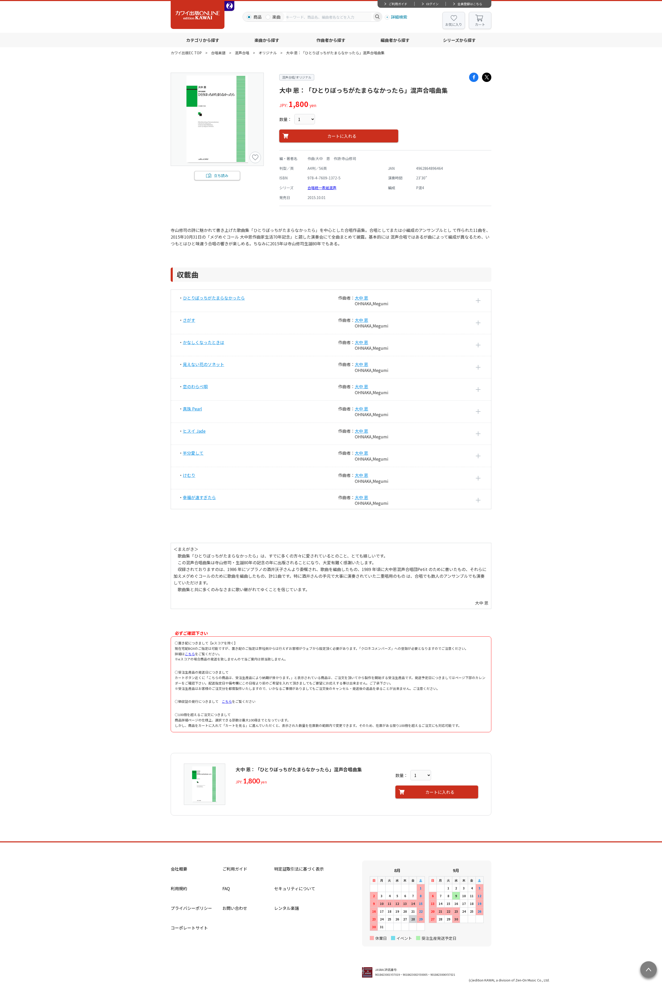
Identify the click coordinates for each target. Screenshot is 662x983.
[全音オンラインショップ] (229, 6)
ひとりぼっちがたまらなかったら (214, 298)
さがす (189, 320)
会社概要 (179, 869)
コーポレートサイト (189, 928)
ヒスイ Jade (194, 431)
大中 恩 (361, 298)
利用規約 (179, 888)
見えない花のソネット (203, 364)
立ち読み (221, 175)
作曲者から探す (331, 40)
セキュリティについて (294, 888)
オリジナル (268, 52)
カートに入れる (341, 136)
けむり (189, 475)
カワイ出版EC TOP (186, 52)
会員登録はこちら (469, 4)
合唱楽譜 (218, 52)
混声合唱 (242, 52)
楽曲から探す (266, 40)
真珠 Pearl (192, 409)
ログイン (432, 4)
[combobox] (329, 16)
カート (480, 24)
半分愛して (193, 453)
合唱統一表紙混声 (321, 187)
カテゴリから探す (202, 40)
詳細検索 (399, 17)
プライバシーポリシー (191, 908)
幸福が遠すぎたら (199, 497)
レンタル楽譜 (286, 908)
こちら (190, 653)
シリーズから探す (459, 40)
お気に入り (453, 24)
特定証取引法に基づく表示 (299, 869)
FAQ (226, 888)
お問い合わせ (234, 908)
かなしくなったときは (203, 342)
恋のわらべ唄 (195, 386)
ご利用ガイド (398, 4)
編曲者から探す (395, 40)
